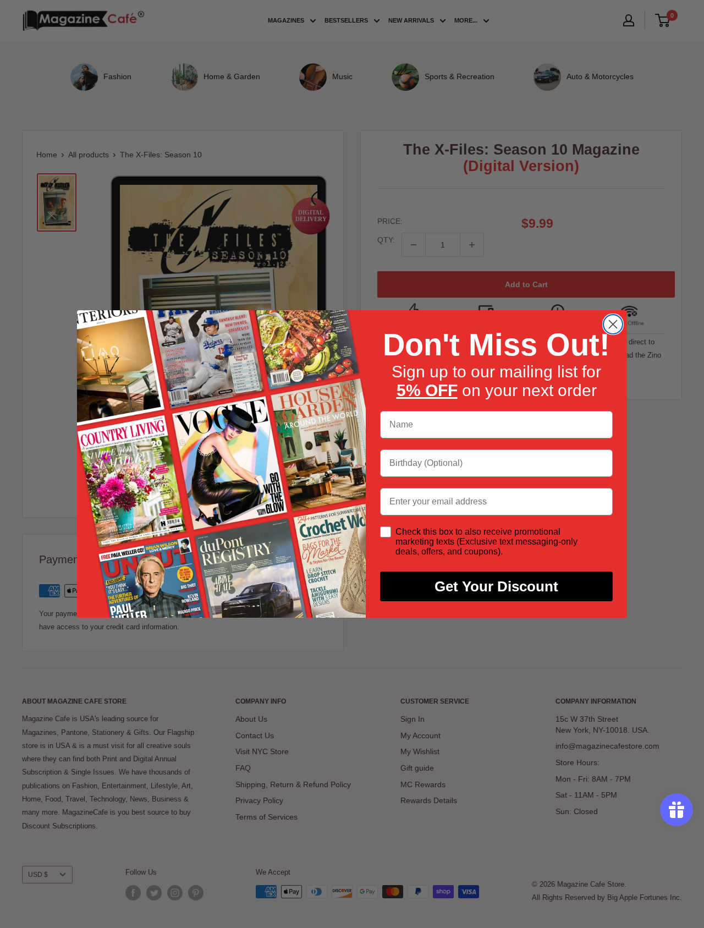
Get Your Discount (496, 586)
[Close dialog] (613, 324)
